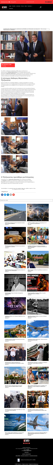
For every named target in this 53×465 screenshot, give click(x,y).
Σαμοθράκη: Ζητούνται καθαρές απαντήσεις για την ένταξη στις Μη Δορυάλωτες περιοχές (14, 340)
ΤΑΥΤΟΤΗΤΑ (26, 452)
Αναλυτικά (6, 224)
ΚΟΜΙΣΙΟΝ (28, 197)
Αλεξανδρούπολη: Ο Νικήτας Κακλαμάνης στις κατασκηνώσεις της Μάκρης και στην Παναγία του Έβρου (14, 363)
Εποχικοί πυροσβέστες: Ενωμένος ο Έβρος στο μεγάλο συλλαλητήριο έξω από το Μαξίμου (37, 293)
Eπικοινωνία (11, 8)
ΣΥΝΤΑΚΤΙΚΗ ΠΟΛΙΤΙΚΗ (33, 455)
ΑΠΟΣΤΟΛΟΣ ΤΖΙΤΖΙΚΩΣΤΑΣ (8, 197)
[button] (41, 7)
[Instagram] (50, 2)
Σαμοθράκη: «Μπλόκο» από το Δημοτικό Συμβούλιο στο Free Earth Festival (15, 316)
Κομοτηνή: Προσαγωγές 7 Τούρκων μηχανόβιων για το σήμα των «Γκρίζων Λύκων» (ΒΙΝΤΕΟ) (15, 410)
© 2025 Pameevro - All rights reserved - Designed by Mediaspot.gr (26, 464)
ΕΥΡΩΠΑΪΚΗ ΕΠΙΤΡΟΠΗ (20, 197)
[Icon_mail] (45, 2)
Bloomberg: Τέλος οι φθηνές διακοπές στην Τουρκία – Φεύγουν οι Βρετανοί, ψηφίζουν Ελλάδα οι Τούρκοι (14, 386)
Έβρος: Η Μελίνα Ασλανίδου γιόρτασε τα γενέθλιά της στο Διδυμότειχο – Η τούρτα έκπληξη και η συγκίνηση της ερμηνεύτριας (37, 386)
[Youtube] (51, 2)
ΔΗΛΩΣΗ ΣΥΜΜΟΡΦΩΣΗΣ (26, 454)
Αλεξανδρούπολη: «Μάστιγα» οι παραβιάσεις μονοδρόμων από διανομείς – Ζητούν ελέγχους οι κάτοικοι (37, 363)
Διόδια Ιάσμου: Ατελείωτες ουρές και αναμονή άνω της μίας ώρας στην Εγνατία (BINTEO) (15, 223)
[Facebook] (47, 2)
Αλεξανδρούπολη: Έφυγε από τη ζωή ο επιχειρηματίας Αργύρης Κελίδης (14, 293)
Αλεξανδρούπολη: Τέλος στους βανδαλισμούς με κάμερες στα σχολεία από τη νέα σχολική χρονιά (15, 270)
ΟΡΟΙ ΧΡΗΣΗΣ (18, 455)
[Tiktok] (48, 2)
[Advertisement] (26, 18)
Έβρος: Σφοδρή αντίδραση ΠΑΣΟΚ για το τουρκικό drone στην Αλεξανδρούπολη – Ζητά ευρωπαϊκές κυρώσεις (14, 433)
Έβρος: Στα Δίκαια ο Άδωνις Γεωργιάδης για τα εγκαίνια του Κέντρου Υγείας (38, 270)
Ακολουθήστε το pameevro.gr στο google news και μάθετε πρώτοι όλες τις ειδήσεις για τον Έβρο (18, 189)
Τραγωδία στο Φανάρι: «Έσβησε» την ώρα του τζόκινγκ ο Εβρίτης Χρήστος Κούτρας (37, 316)
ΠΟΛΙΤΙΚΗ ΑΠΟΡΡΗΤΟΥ (25, 455)
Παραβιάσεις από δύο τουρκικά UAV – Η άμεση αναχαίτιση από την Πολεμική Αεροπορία (37, 340)
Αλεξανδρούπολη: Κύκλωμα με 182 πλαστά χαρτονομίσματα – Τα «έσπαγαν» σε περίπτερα (15, 246)
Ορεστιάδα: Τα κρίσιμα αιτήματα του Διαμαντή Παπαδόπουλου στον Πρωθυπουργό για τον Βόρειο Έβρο (37, 410)
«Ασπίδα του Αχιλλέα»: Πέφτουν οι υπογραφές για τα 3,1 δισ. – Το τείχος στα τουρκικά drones (37, 223)
